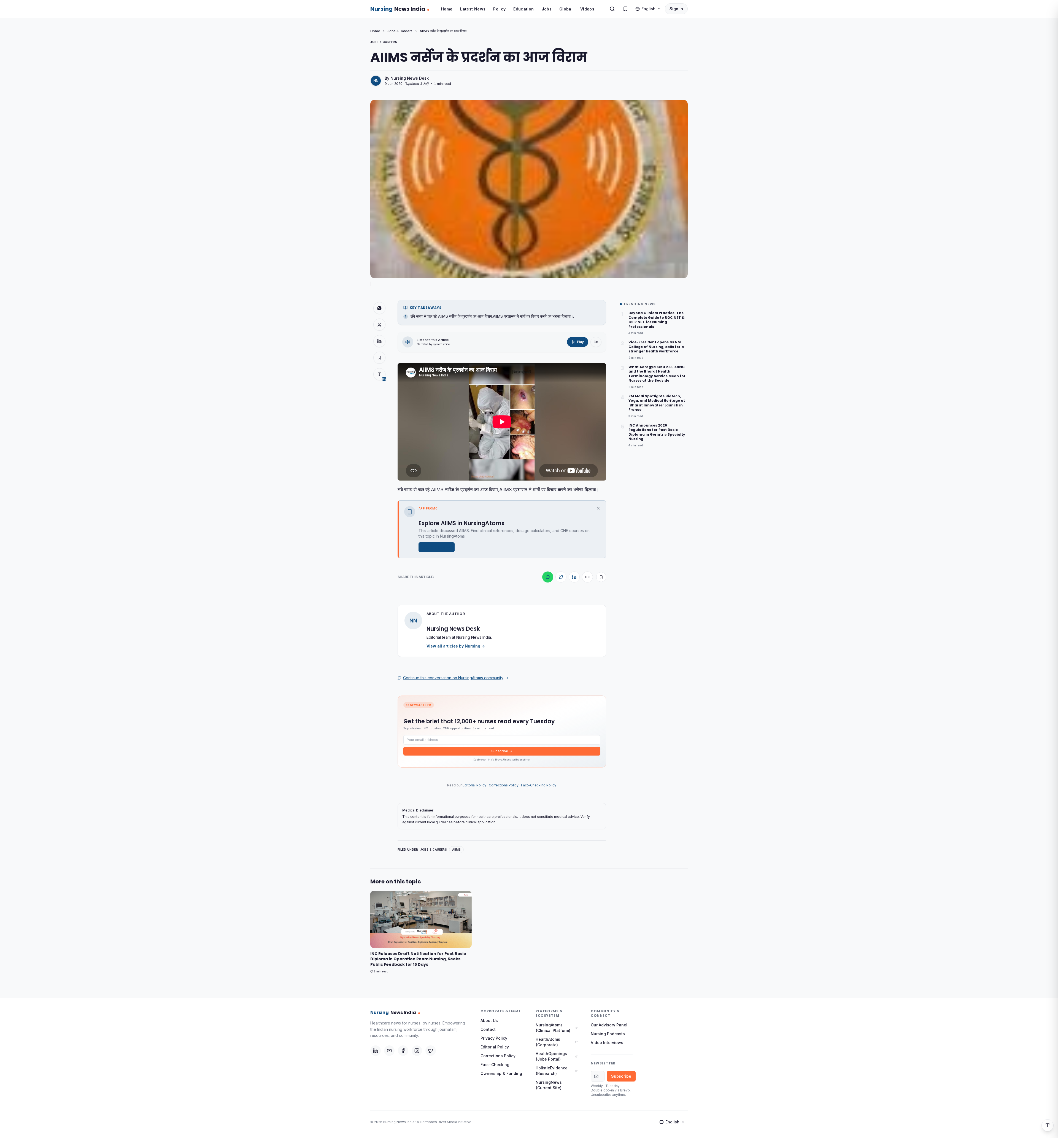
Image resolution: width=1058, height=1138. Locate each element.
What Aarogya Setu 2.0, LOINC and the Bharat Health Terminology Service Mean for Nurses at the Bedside (656, 374)
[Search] (612, 9)
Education (523, 9)
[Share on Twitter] (560, 577)
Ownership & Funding (501, 1073)
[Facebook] (403, 1050)
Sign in (676, 8)
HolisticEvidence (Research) (552, 1071)
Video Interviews (607, 1042)
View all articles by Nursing (453, 646)
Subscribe (499, 751)
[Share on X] (379, 325)
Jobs (547, 9)
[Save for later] (601, 577)
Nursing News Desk (409, 78)
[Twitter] (430, 1050)
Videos (587, 9)
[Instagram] (417, 1050)
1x (596, 342)
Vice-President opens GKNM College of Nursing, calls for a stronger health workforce (656, 347)
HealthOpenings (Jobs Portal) (551, 1056)
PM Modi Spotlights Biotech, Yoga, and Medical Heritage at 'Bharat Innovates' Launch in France (656, 403)
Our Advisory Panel (609, 1025)
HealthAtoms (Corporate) (548, 1042)
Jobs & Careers (399, 31)
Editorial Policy (474, 785)
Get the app (433, 547)
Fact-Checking (495, 1064)
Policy (499, 9)
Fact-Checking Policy (538, 785)
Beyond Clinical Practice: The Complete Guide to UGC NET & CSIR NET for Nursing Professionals (656, 320)
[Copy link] (587, 577)
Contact (488, 1029)
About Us (489, 1020)
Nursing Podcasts (608, 1033)
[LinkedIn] (375, 1050)
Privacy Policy (494, 1038)
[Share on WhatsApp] (379, 308)
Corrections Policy (504, 785)
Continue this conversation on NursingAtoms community (453, 677)
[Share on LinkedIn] (379, 341)
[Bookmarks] (625, 9)
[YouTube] (389, 1050)
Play (580, 342)
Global (566, 9)
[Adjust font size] (1047, 1125)
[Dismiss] (598, 508)
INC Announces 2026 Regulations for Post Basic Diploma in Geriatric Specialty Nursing (656, 432)
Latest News (472, 9)
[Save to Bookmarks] (379, 358)
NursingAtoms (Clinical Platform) (553, 1028)
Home (446, 9)
